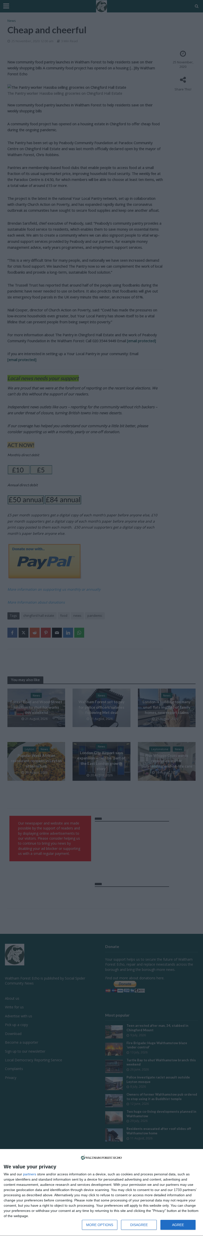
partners (29, 1174)
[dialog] (101, 1192)
